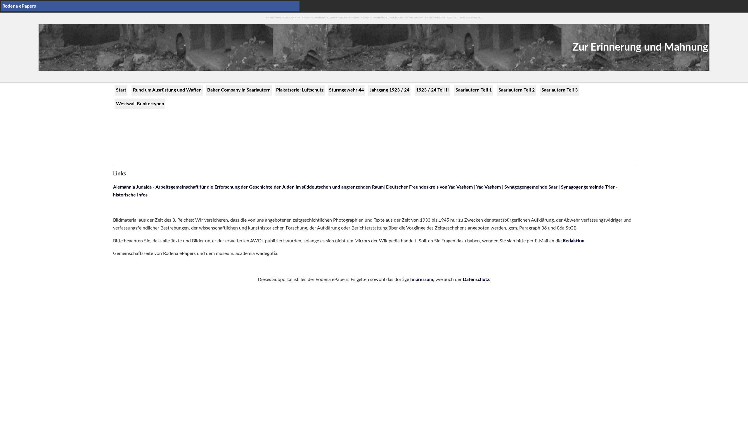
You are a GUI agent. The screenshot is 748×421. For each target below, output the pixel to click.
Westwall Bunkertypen (140, 103)
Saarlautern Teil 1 (474, 90)
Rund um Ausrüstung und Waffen (167, 90)
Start (121, 90)
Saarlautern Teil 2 (516, 90)
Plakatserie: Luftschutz (299, 90)
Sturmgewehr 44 (346, 90)
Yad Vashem (488, 187)
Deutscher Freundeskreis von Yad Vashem (430, 187)
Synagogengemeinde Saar (531, 187)
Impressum (421, 279)
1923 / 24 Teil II (432, 90)
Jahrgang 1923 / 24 (389, 90)
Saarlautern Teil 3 (559, 90)
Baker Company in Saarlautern (239, 90)
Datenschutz (476, 279)
